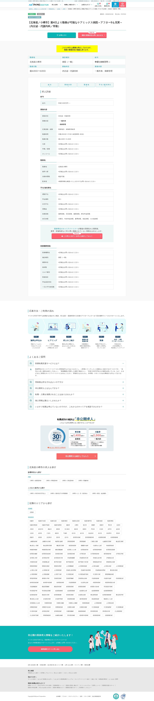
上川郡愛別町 (119, 566)
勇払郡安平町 (119, 595)
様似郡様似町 (95, 599)
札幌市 (32, 521)
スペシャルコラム (85, 685)
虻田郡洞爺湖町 (107, 595)
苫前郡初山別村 (82, 578)
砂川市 (82, 533)
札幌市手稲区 (45, 525)
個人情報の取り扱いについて (54, 664)
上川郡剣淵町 (45, 574)
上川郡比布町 (107, 566)
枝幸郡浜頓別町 (34, 582)
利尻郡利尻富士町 (110, 582)
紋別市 (118, 529)
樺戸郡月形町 (58, 562)
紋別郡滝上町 (83, 590)
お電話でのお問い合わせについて (119, 1)
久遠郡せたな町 (97, 545)
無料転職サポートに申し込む (50, 649)
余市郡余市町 (45, 558)
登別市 (118, 533)
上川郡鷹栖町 (70, 566)
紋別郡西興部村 (108, 590)
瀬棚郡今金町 (84, 545)
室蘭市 (93, 525)
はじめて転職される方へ (45, 679)
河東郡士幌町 (60, 603)
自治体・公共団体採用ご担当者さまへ (82, 1)
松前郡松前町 (102, 537)
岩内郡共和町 (59, 553)
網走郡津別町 (58, 586)
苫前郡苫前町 (58, 578)
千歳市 (65, 533)
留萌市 (58, 529)
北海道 (58, 9)
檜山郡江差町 (119, 541)
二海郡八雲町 (94, 541)
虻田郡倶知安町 (46, 553)
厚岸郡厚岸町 (94, 611)
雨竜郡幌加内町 (109, 574)
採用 (81, 696)
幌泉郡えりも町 (108, 599)
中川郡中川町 (96, 574)
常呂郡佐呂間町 (46, 590)
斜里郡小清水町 (94, 586)
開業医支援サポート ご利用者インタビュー (79, 687)
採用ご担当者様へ (32, 664)
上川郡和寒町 (33, 574)
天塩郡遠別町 (95, 578)
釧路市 (101, 525)
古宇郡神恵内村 (94, 553)
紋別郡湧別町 (71, 590)
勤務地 (86, 84)
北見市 (118, 525)
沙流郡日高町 (47, 599)
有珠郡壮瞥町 (70, 595)
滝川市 (73, 533)
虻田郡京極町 (33, 553)
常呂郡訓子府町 (108, 586)
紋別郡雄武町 (33, 595)
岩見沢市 (40, 529)
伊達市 (40, 537)
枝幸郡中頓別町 (47, 582)
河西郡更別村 (59, 607)
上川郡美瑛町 (58, 570)
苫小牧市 (67, 529)
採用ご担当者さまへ (95, 1)
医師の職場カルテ (58, 687)
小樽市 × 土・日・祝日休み (79, 493)
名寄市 (40, 533)
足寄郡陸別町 (58, 611)
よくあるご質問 (113, 679)
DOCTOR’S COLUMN (45, 685)
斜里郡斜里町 (70, 586)
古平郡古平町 (119, 553)
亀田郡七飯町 (59, 541)
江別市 (101, 529)
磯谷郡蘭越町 (59, 549)
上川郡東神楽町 (82, 566)
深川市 (100, 533)
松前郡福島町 (114, 537)
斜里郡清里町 (82, 586)
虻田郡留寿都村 (97, 549)
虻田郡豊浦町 (58, 595)
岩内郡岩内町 (71, 553)
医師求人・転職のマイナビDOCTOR (37, 9)
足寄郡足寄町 (45, 611)
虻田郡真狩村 (84, 549)
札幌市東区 (64, 521)
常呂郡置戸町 (33, 590)
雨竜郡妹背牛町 (97, 562)
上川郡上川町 (33, 570)
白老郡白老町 (82, 595)
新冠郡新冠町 (71, 599)
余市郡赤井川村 (58, 558)
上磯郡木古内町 (46, 541)
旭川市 (85, 525)
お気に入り (63, 35)
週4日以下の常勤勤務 (34, 17)
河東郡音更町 (48, 603)
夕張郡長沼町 (33, 562)
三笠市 (48, 533)
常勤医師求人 (51, 9)
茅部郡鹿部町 (71, 541)
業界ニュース (96, 685)
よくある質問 (108, 1)
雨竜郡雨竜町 (33, 566)
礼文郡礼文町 (84, 582)
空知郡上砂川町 (97, 558)
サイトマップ (78, 664)
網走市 (50, 529)
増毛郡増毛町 (33, 578)
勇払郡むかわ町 (34, 599)
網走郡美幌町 (45, 586)
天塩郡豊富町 (72, 582)
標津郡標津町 (96, 615)
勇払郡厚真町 (94, 595)
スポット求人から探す (70, 673)
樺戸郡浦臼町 (70, 562)
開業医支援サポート (108, 685)
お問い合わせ (68, 664)
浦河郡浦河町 (83, 599)
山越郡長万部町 (107, 541)
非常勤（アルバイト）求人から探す (51, 673)
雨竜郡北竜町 (45, 566)
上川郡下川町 (58, 574)
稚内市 (76, 529)
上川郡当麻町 (95, 566)
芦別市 (93, 529)
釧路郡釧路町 (82, 611)
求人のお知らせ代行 (45, 687)
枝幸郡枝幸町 (60, 582)
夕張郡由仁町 (110, 558)
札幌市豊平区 (88, 521)
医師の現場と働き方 (72, 685)
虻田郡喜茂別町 (110, 549)
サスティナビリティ (73, 696)
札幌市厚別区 (33, 525)
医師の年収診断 (32, 687)
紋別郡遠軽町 (59, 590)
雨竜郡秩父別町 (110, 562)
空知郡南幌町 (71, 558)
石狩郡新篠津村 (89, 537)
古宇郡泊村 (83, 553)
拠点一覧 (102, 1)
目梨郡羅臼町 (109, 615)
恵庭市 (32, 537)
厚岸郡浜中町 (106, 611)
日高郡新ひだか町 (35, 603)
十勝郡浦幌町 (70, 611)
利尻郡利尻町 (96, 582)
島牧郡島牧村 (110, 545)
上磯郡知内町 (33, 541)
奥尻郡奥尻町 (72, 545)
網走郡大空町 (45, 595)
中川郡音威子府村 (83, 574)
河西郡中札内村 (46, 607)
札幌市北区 (53, 521)
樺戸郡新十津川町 (83, 562)
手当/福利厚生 (105, 84)
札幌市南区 (99, 521)
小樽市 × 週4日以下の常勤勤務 (59, 493)
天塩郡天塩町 (107, 578)
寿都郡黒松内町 (46, 549)
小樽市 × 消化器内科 (68, 480)
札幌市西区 (110, 521)
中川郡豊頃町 (119, 607)
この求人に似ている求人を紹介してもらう (78, 236)
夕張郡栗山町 (45, 562)
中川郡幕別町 (95, 607)
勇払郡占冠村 (114, 570)
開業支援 (86, 664)
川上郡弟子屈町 (34, 615)
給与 (50, 84)
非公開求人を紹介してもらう (77, 456)
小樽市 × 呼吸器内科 (51, 480)
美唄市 (84, 529)
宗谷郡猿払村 (119, 578)
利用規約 (42, 664)
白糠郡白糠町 (59, 615)
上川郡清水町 (110, 603)
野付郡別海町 (71, 615)
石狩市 (58, 537)
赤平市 (109, 529)
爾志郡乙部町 (60, 545)
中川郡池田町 (107, 607)
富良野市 (108, 533)
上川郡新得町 (98, 603)
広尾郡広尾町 (83, 607)
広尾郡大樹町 (71, 607)
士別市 (32, 533)
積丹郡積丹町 (107, 553)
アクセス (64, 696)
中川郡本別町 (33, 611)
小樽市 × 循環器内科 (35, 480)
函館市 (68, 525)
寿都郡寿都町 (33, 549)
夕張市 (32, 529)
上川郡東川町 (45, 570)
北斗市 (66, 537)
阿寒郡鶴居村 (47, 615)
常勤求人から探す (33, 673)
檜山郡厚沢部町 (47, 545)
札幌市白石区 (76, 521)
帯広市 (110, 525)
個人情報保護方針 (96, 696)
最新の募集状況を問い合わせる (92, 35)
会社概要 (58, 696)
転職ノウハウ (32, 685)
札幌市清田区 (58, 525)
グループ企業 (87, 696)
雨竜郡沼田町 (58, 566)
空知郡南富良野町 (100, 570)
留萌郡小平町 (45, 578)
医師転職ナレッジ (58, 685)
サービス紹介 (32, 679)
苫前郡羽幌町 (70, 578)
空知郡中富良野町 (86, 570)
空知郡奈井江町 (84, 558)
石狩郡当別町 (76, 537)
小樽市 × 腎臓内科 (83, 480)
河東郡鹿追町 (86, 603)
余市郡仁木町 (33, 558)
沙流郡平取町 (59, 599)
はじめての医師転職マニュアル (63, 679)
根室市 (57, 533)
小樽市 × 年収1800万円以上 (38, 493)
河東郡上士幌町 (73, 603)
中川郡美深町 (70, 574)
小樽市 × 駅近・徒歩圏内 (99, 493)
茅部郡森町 (83, 541)
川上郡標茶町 (118, 611)
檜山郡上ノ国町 (34, 545)
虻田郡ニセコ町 (71, 549)
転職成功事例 (103, 679)
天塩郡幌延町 (33, 586)
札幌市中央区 (42, 521)
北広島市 (49, 537)
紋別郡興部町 (95, 590)
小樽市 (64, 9)
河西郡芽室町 (33, 607)
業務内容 (68, 84)
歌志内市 (90, 533)
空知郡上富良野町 (71, 570)
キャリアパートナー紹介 (82, 679)
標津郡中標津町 (84, 615)
